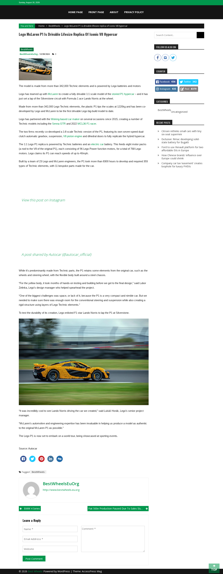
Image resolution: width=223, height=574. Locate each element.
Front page (96, 12)
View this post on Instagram (43, 200)
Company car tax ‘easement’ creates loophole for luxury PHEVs (182, 165)
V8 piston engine (72, 136)
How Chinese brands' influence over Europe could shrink (182, 157)
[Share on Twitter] (32, 461)
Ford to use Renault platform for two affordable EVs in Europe (182, 149)
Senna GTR (59, 123)
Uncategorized (179, 111)
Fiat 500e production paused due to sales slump (116, 508)
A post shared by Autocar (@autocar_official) (56, 254)
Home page (75, 12)
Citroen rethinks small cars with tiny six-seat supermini (181, 132)
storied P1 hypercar (123, 93)
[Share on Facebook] (23, 461)
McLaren (53, 93)
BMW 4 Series (32, 508)
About (114, 12)
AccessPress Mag (92, 571)
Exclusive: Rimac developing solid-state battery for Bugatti (180, 140)
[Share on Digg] (59, 461)
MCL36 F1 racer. (87, 123)
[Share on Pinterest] (41, 461)
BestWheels (54, 25)
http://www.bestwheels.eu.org (61, 489)
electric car (97, 144)
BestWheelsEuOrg (29, 54)
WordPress (64, 571)
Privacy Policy (134, 12)
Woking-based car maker (65, 119)
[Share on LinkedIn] (50, 461)
